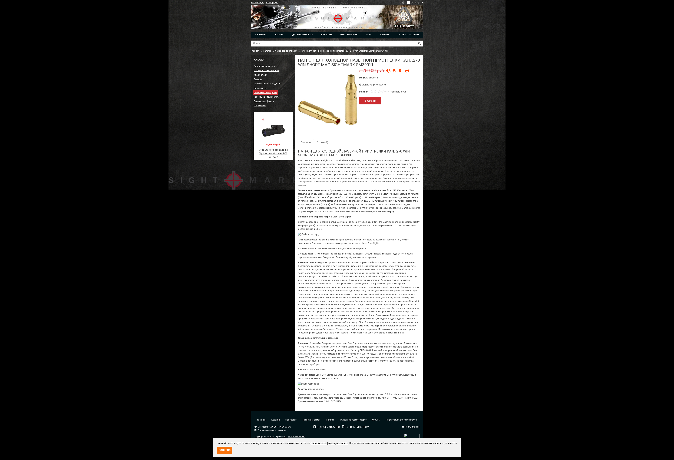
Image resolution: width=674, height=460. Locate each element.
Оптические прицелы (264, 66)
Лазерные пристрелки (265, 92)
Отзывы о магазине (408, 35)
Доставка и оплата (302, 35)
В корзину (370, 100)
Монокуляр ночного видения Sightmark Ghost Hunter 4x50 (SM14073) (273, 153)
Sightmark (261, 35)
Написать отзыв (399, 92)
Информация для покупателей (401, 420)
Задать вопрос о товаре (374, 85)
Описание (306, 142)
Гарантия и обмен (311, 420)
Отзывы (376, 420)
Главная (261, 420)
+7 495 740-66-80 (296, 436)
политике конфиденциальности (329, 443)
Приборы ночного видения (267, 83)
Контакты (326, 35)
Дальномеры (260, 88)
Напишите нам (412, 427)
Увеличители (260, 75)
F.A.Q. (368, 35)
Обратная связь (349, 35)
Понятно (225, 450)
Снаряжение (260, 105)
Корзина (384, 35)
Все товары (291, 420)
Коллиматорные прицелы (266, 70)
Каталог (279, 35)
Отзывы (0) (322, 142)
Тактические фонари (264, 101)
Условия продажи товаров (353, 420)
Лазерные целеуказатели (266, 97)
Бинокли (258, 79)
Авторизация (257, 2)
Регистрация (272, 2)
